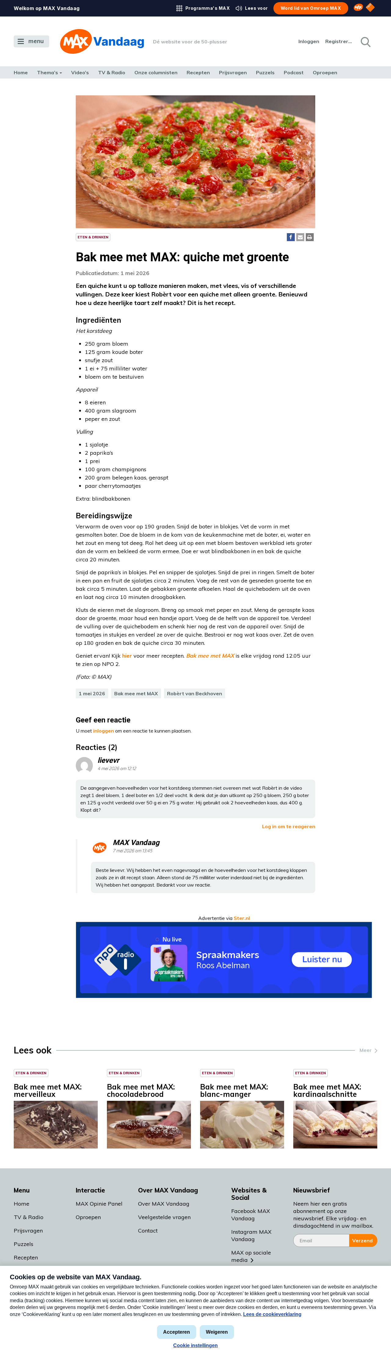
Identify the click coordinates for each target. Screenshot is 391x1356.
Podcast (294, 72)
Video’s (80, 72)
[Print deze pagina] (310, 237)
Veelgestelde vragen (164, 1217)
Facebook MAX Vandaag (250, 1214)
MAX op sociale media (251, 1256)
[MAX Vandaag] (102, 41)
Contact (148, 1230)
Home (21, 72)
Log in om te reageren (288, 826)
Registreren (339, 41)
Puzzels (265, 72)
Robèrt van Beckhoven (194, 693)
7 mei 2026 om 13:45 (132, 851)
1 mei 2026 (92, 693)
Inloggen (308, 41)
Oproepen (325, 72)
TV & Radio (111, 72)
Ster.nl (242, 918)
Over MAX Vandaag (163, 1203)
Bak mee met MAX (136, 693)
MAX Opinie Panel (99, 1203)
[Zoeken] (365, 41)
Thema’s (47, 72)
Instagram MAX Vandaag (251, 1235)
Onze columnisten (155, 72)
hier (127, 655)
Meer (366, 1050)
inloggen (103, 731)
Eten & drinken (93, 237)
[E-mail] (300, 237)
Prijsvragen (233, 72)
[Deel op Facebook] (291, 237)
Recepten (198, 72)
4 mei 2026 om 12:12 (116, 768)
